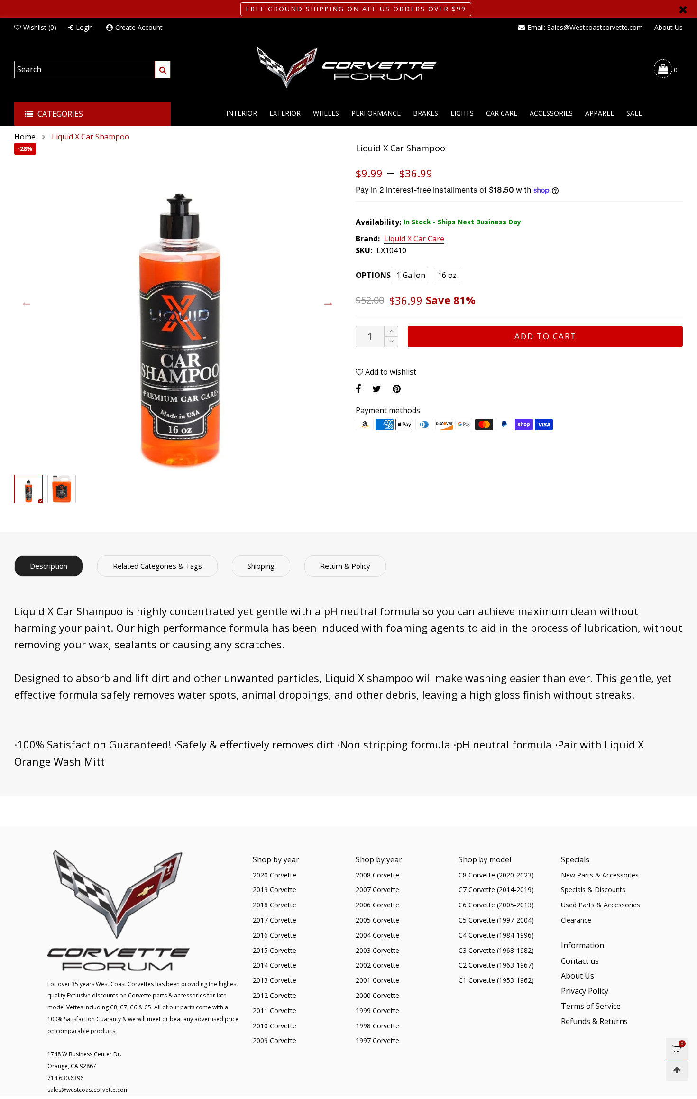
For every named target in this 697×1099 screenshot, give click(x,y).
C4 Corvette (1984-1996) (496, 935)
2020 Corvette (274, 874)
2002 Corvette (377, 965)
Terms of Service (591, 1006)
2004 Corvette (377, 935)
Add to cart (545, 336)
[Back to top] (677, 1070)
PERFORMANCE (376, 113)
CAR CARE (501, 113)
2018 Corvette (274, 904)
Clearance (576, 919)
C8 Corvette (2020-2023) (496, 874)
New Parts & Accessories (600, 874)
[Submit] (163, 69)
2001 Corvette (377, 980)
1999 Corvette (377, 1010)
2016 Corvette (274, 935)
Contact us (580, 961)
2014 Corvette (274, 965)
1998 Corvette (377, 1025)
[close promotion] (683, 9)
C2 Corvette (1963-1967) (496, 965)
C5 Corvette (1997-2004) (496, 919)
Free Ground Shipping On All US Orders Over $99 (356, 8)
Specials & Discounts (593, 889)
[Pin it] (397, 388)
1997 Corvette (377, 1040)
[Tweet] (376, 388)
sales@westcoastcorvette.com (88, 1090)
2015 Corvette (274, 950)
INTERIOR (241, 113)
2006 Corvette (377, 904)
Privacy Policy (584, 991)
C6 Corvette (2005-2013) (496, 904)
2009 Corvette (274, 1040)
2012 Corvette (274, 995)
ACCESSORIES (551, 113)
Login (84, 27)
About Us (668, 27)
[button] (26, 304)
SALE (634, 113)
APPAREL (599, 113)
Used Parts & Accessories (600, 904)
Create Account (139, 27)
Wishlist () (39, 27)
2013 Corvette (274, 980)
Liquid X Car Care (414, 239)
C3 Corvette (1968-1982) (496, 950)
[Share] (358, 388)
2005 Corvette (377, 919)
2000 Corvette (377, 995)
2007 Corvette (377, 889)
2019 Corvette (274, 889)
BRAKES (425, 113)
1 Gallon (410, 275)
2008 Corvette (377, 874)
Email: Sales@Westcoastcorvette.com (585, 27)
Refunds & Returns (594, 1021)
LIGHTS (462, 113)
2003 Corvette (377, 950)
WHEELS (326, 113)
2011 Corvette (274, 1010)
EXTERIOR (285, 113)
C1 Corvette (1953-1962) (496, 980)
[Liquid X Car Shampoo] (177, 306)
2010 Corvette (274, 1025)
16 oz (447, 275)
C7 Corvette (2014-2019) (496, 889)
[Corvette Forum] (348, 68)
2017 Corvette (274, 919)
